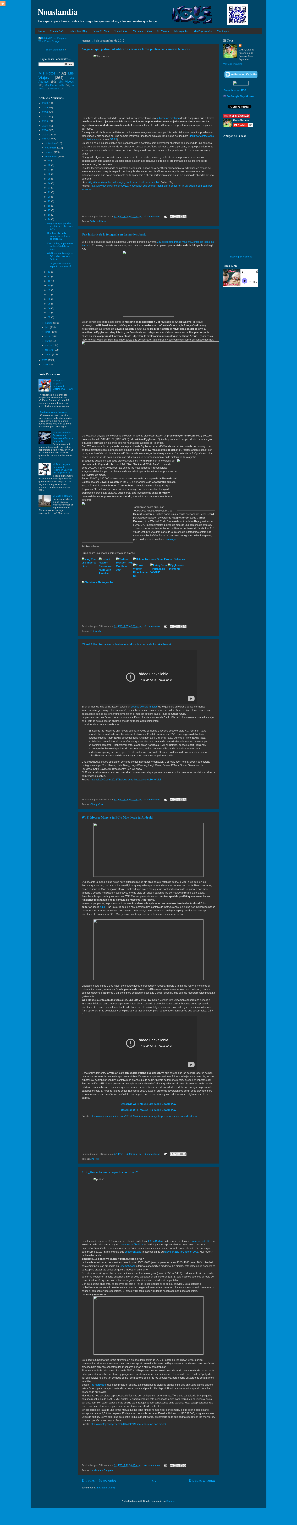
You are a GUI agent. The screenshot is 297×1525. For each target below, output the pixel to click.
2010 (45, 364)
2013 (45, 134)
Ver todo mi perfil (232, 64)
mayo (48, 336)
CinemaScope (127, 1266)
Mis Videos (66, 81)
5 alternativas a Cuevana (53, 412)
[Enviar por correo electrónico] (171, 216)
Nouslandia (58, 11)
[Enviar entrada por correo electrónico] (165, 216)
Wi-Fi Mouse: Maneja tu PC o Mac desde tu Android (117, 817)
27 (49, 169)
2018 (45, 112)
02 (49, 317)
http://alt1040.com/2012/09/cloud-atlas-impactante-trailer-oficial (126, 779)
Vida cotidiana (98, 221)
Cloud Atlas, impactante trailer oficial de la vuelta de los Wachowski (127, 644)
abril (47, 341)
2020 (45, 103)
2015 (45, 125)
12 (49, 276)
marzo (49, 345)
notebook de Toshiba (131, 1244)
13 (49, 272)
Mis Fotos (47, 73)
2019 (45, 107)
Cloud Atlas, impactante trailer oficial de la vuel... (60, 246)
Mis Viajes (223, 31)
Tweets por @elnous (241, 256)
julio (47, 327)
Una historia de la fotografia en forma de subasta (114, 234)
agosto (49, 323)
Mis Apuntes (181, 31)
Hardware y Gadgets (101, 1470)
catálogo (170, 539)
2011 (45, 360)
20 (49, 196)
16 (49, 215)
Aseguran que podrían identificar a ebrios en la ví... (60, 226)
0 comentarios (152, 216)
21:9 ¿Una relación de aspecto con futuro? (110, 1172)
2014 (45, 130)
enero (48, 354)
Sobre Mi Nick (101, 31)
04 (49, 308)
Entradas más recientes (99, 1480)
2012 (45, 139)
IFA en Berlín (154, 1241)
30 (49, 160)
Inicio (41, 31)
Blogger (170, 1501)
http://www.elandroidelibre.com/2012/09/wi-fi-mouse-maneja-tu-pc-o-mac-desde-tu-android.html (144, 1116)
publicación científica (168, 118)
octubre (49, 152)
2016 (45, 121)
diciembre (50, 143)
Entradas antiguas (202, 1480)
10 (49, 285)
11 (49, 281)
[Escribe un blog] (175, 216)
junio (48, 332)
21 (49, 192)
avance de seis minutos (144, 706)
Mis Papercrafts (203, 31)
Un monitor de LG (200, 1241)
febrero (49, 350)
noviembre (51, 147)
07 (49, 294)
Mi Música (163, 31)
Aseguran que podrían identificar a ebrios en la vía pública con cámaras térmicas (136, 49)
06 (49, 299)
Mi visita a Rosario (63, 496)
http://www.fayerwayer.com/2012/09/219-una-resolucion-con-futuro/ (128, 1424)
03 (49, 312)
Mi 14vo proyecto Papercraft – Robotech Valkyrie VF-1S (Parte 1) (62, 468)
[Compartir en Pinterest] (184, 216)
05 (49, 303)
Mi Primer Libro (142, 31)
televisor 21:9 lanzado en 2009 (181, 1251)
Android (94, 1159)
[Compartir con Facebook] (181, 216)
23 (49, 187)
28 (49, 165)
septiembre (51, 156)
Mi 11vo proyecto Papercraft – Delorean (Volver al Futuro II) (63, 436)
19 (49, 201)
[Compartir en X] (178, 216)
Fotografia (96, 631)
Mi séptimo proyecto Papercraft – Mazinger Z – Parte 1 (63, 386)
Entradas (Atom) (106, 1487)
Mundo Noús (57, 31)
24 (49, 183)
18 (49, 206)
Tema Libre (121, 31)
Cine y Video (97, 804)
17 (49, 210)
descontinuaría (133, 1251)
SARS (113, 139)
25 (49, 178)
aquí (102, 907)
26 (49, 174)
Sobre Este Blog (78, 31)
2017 (45, 116)
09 (49, 290)
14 (49, 219)
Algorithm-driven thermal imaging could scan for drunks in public (124, 182)
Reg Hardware (97, 1384)
